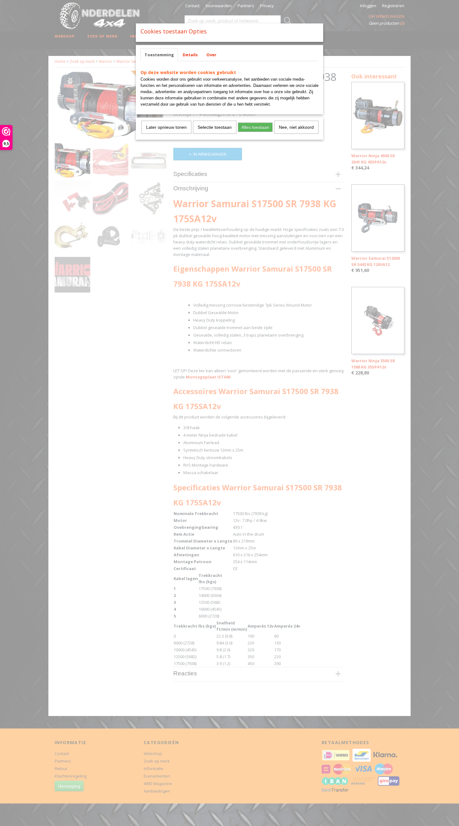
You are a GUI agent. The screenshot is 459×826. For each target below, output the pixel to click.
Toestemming (159, 55)
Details (190, 55)
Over (211, 55)
